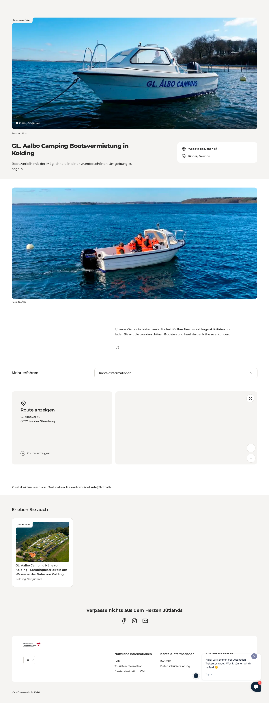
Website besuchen (200, 148)
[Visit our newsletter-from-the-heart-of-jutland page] (145, 621)
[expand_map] (250, 398)
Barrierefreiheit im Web (130, 671)
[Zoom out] (251, 458)
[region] (186, 427)
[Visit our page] (134, 621)
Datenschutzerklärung (175, 666)
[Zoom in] (251, 448)
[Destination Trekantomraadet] (32, 644)
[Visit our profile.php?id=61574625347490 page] (123, 621)
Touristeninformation (129, 666)
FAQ (117, 661)
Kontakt (165, 661)
